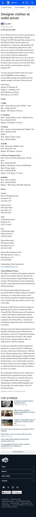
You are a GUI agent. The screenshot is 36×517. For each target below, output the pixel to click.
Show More (17, 451)
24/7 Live (14, 3)
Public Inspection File (26, 503)
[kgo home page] (5, 460)
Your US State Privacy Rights (23, 501)
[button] (3, 2)
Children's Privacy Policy (8, 501)
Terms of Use (5, 503)
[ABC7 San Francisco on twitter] (8, 487)
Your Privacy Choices (15, 499)
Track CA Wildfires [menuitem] (20, 7)
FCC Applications (6, 505)
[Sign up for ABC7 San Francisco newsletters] (17, 487)
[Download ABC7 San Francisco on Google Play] (17, 492)
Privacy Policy (5, 499)
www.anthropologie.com (9, 266)
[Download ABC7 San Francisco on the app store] (6, 492)
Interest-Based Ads (15, 503)
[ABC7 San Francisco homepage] (7, 2)
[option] (8, 7)
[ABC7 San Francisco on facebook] (4, 487)
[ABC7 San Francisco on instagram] (13, 487)
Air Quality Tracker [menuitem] (6, 7)
